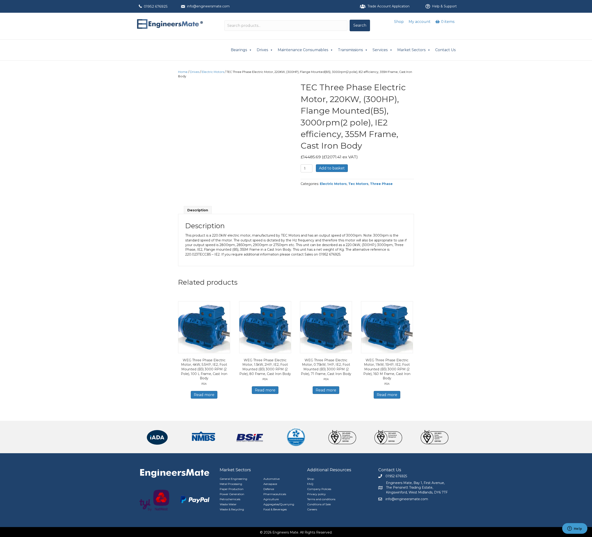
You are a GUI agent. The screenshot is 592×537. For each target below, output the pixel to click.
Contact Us (445, 50)
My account (420, 21)
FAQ (310, 484)
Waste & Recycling (232, 509)
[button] (360, 25)
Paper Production (232, 489)
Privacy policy (316, 494)
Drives (262, 50)
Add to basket (332, 168)
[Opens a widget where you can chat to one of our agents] (574, 529)
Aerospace (270, 484)
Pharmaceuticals (274, 494)
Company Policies (319, 489)
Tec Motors (358, 184)
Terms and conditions (321, 499)
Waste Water (228, 504)
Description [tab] (197, 210)
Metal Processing (231, 484)
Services (380, 50)
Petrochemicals (230, 499)
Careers (312, 509)
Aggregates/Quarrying (278, 504)
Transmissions (350, 50)
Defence (268, 489)
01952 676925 (156, 6)
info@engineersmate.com (208, 6)
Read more (204, 395)
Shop (399, 21)
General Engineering (233, 479)
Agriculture (271, 499)
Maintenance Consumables (303, 50)
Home (183, 72)
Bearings (239, 50)
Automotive (271, 479)
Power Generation (232, 494)
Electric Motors (213, 72)
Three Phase (381, 184)
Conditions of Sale (319, 504)
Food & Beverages (275, 509)
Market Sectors (411, 50)
